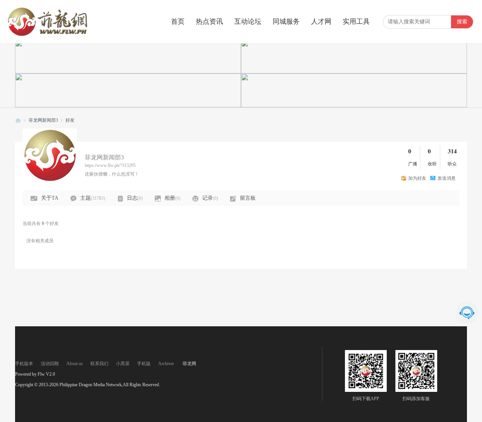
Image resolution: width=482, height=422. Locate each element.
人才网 (321, 21)
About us (74, 363)
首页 (178, 21)
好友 (70, 120)
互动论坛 (247, 21)
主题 (92, 198)
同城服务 (286, 21)
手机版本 (24, 363)
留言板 (248, 198)
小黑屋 (123, 363)
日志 (135, 198)
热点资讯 (209, 21)
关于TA (49, 198)
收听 (432, 164)
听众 (452, 164)
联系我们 (99, 363)
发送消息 (447, 178)
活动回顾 (50, 363)
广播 (412, 164)
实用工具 (356, 21)
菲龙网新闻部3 (43, 120)
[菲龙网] (47, 34)
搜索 (462, 21)
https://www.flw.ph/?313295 (110, 165)
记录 (210, 198)
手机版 (144, 363)
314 (452, 151)
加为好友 (417, 178)
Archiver (166, 363)
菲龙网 (18, 120)
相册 (172, 198)
